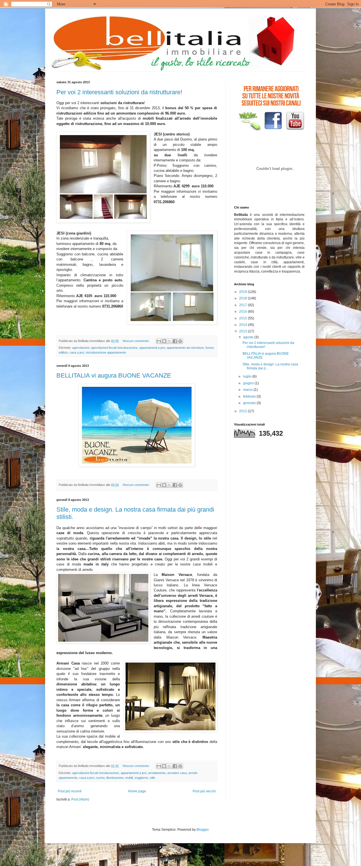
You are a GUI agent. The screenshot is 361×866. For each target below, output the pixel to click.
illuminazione (115, 777)
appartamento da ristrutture (185, 347)
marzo (248, 390)
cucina (100, 777)
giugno (249, 383)
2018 (243, 298)
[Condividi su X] (169, 341)
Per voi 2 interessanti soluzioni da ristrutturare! (119, 92)
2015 (243, 318)
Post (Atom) (80, 799)
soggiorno (141, 777)
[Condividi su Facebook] (175, 341)
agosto (248, 337)
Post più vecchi (204, 791)
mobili (129, 777)
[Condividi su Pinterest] (180, 341)
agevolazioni (80, 347)
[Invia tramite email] (159, 341)
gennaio (250, 403)
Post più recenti (70, 791)
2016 (243, 311)
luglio (247, 376)
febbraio (250, 396)
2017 (243, 305)
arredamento (157, 773)
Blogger (202, 830)
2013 (243, 331)
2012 (243, 411)
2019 (243, 292)
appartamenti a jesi (152, 347)
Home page (137, 791)
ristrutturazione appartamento (106, 352)
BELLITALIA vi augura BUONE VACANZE (113, 375)
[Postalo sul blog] (164, 341)
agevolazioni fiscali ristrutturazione (114, 347)
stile (152, 777)
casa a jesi (76, 352)
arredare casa (177, 773)
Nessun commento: (136, 341)
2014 (243, 325)
